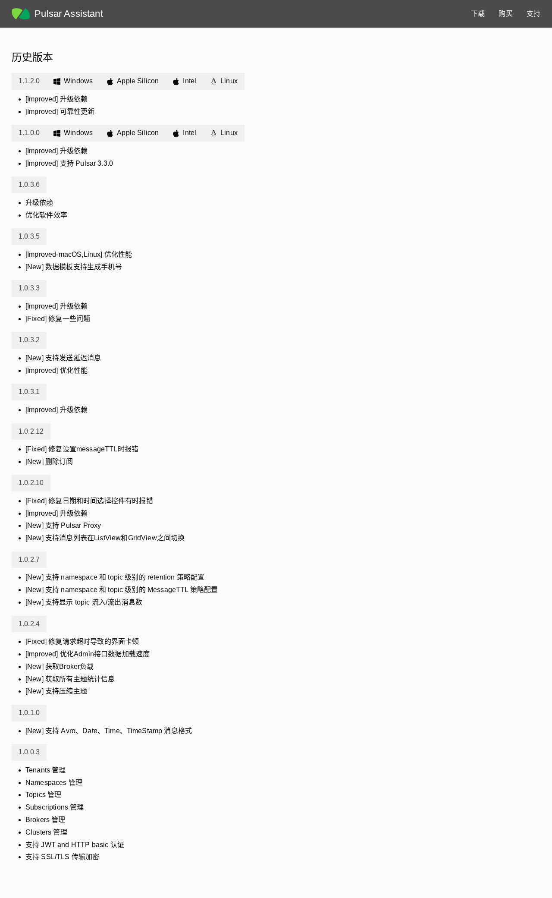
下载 (478, 13)
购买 (505, 13)
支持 (533, 13)
